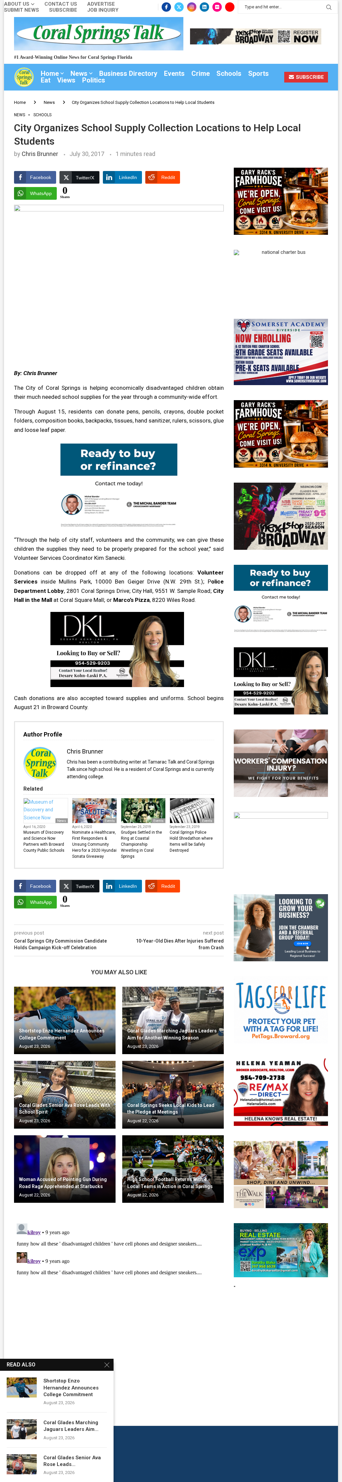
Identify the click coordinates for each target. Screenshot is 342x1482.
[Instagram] (191, 7)
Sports (258, 73)
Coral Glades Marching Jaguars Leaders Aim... (71, 1426)
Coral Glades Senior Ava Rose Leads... (72, 1461)
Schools (228, 73)
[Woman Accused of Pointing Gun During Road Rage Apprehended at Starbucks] (65, 1169)
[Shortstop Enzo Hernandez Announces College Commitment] (65, 1020)
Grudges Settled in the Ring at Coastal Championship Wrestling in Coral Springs (141, 844)
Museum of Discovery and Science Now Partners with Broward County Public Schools (43, 841)
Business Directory (128, 73)
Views (66, 80)
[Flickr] (217, 7)
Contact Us (60, 4)
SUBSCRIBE (309, 77)
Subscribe (63, 10)
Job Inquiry (103, 10)
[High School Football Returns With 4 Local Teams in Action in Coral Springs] (173, 1169)
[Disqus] (119, 1304)
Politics (93, 80)
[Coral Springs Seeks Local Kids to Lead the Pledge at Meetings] (173, 1095)
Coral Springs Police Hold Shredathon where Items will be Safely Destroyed (191, 841)
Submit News (21, 10)
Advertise (101, 4)
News (79, 73)
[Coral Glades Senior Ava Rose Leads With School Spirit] (65, 1095)
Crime (200, 73)
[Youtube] (229, 7)
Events (174, 73)
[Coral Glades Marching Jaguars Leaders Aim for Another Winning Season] (173, 1020)
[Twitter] (179, 7)
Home (50, 73)
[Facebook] (166, 7)
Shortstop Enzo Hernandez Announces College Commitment (71, 1387)
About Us (16, 4)
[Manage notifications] (17, 1464)
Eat (45, 80)
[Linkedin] (204, 7)
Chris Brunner (40, 153)
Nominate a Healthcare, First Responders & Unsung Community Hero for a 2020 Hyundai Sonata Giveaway (94, 844)
